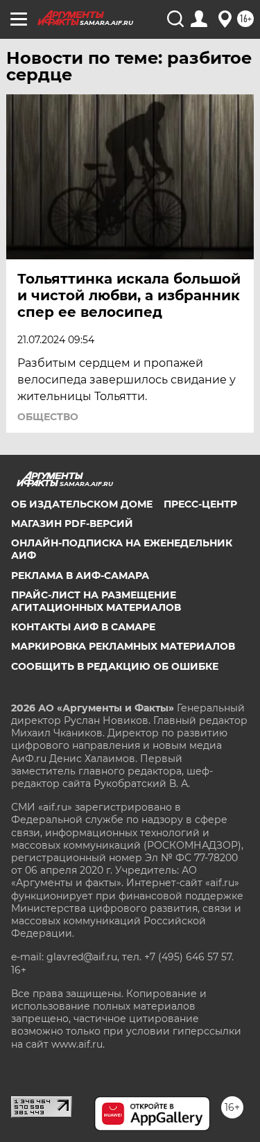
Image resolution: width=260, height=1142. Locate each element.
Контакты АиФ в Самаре (83, 627)
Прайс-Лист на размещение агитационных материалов (96, 601)
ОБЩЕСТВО (47, 417)
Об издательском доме (82, 504)
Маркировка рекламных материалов (123, 646)
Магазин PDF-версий (72, 523)
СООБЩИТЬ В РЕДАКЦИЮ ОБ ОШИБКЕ (114, 666)
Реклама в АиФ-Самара (80, 575)
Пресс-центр (200, 504)
